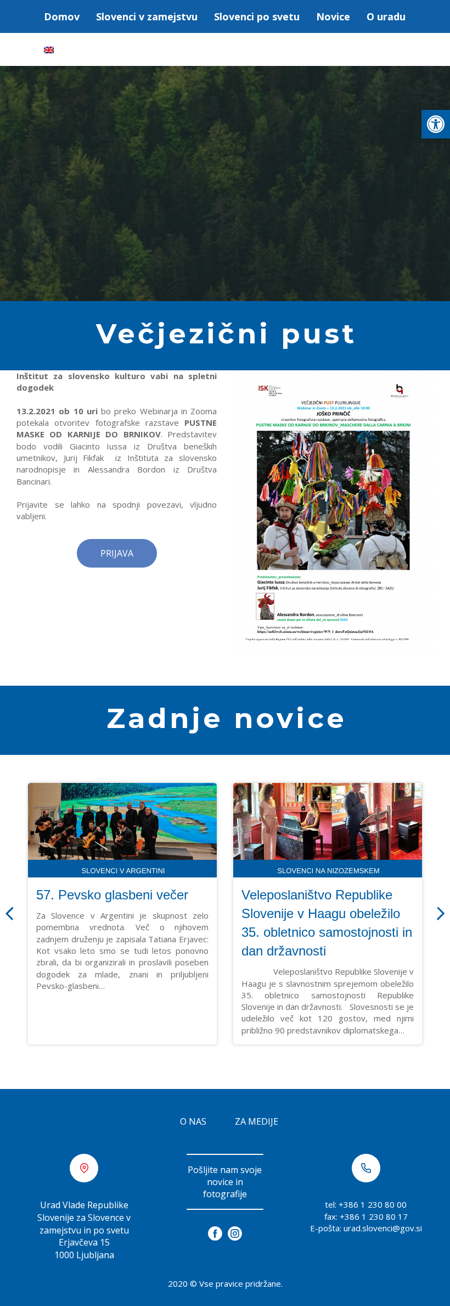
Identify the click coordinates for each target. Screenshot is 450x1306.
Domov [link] (62, 16)
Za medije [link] (256, 1121)
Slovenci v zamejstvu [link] (147, 16)
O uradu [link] (386, 16)
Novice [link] (333, 16)
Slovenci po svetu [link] (257, 16)
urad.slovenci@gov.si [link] (383, 1227)
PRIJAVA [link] (116, 553)
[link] (435, 124)
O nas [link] (193, 1121)
